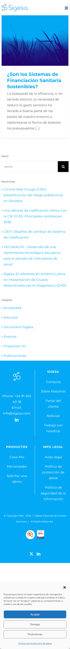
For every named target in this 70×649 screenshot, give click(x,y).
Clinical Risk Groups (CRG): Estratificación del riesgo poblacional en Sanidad (33, 195)
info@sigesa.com (17, 413)
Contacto (53, 382)
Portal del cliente (53, 404)
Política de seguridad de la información (53, 493)
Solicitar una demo (17, 479)
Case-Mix (17, 457)
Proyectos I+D (15, 346)
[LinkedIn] (16, 420)
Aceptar (35, 614)
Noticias (53, 416)
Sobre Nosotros (53, 391)
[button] (64, 587)
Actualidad (12, 308)
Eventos (10, 337)
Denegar (35, 624)
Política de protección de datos (35, 643)
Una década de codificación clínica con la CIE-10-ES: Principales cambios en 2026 (35, 216)
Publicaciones (15, 356)
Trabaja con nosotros (53, 428)
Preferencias (35, 634)
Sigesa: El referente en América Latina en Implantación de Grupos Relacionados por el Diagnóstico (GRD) (35, 279)
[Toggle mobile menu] (67, 8)
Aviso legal (53, 457)
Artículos (11, 317)
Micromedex (17, 467)
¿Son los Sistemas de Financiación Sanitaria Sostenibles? (35, 40)
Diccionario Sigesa (18, 327)
